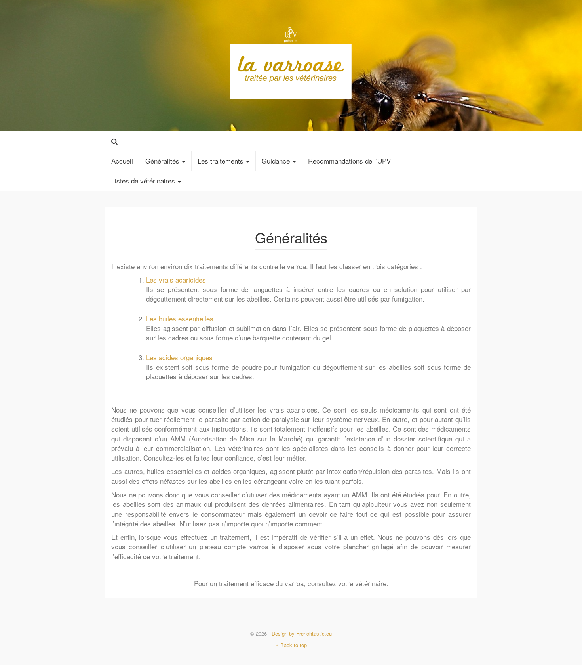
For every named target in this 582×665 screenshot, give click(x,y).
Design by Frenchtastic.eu (302, 633)
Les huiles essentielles (179, 318)
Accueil (122, 161)
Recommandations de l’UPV (349, 161)
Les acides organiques (179, 357)
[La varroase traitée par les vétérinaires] (291, 64)
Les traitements (221, 161)
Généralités (163, 161)
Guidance (277, 161)
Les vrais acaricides (176, 280)
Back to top (293, 645)
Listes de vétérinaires (144, 180)
